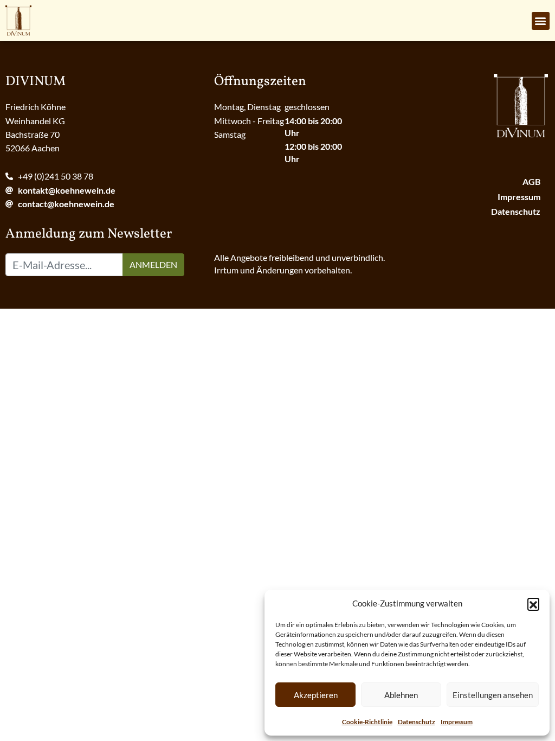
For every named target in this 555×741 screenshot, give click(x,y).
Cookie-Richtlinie (367, 722)
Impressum (457, 722)
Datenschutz (416, 722)
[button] (533, 603)
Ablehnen (401, 695)
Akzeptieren (316, 695)
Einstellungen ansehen (493, 695)
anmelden (153, 264)
